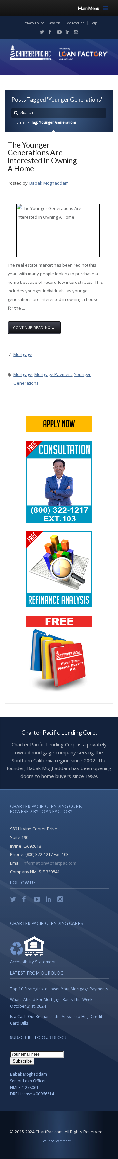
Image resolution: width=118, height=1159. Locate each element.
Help (93, 23)
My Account (75, 23)
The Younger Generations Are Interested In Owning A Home (42, 156)
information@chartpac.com (49, 863)
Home (19, 122)
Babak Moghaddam (49, 183)
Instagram (74, 32)
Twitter (40, 32)
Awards (54, 23)
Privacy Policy (34, 23)
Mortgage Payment (53, 374)
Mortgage (22, 354)
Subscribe (22, 1061)
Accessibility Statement (33, 962)
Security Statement (56, 1141)
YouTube (57, 32)
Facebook (49, 32)
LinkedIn (66, 32)
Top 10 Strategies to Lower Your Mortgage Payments (59, 989)
